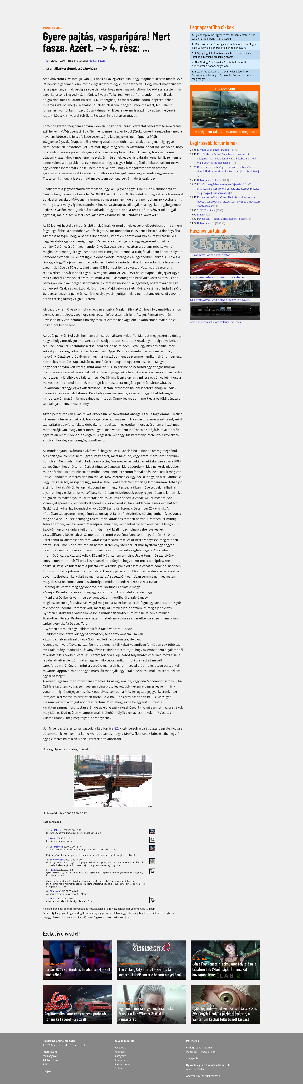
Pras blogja (53, 28)
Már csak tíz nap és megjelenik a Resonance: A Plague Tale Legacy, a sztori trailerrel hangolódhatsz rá (224, 45)
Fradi (200, 214)
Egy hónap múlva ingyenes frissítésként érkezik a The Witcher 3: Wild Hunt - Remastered (223, 36)
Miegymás (192, 1058)
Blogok (47, 1071)
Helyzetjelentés (205, 223)
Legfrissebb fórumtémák (214, 142)
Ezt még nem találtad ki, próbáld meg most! (225, 132)
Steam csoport (123, 1060)
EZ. (116, 728)
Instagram (120, 1056)
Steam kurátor (123, 1064)
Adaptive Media (195, 1069)
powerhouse (57, 859)
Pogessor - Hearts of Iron (201, 1051)
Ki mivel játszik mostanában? (213, 149)
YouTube (120, 1051)
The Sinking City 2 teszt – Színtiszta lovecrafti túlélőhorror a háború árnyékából (219, 64)
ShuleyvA (55, 891)
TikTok (118, 1068)
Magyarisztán (97, 60)
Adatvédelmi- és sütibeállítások (203, 1076)
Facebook (120, 1047)
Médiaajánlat (50, 1056)
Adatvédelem (50, 1060)
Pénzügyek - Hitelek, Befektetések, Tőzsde (221, 218)
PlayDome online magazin (59, 1041)
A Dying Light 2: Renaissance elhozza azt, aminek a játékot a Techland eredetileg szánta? (222, 54)
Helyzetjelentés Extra (209, 180)
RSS (45, 1064)
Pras (45, 60)
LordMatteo (56, 830)
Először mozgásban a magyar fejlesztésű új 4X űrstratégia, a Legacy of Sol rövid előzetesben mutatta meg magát (223, 75)
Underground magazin (199, 1047)
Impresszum (50, 1051)
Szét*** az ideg (206, 210)
